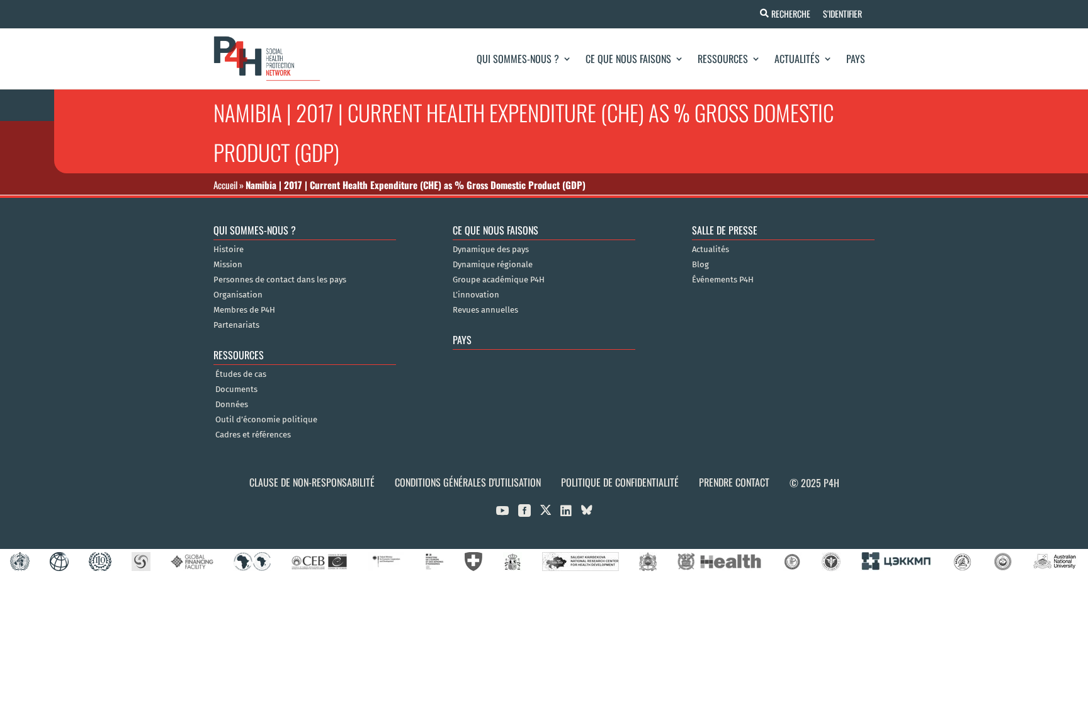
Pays (855, 58)
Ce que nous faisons (628, 58)
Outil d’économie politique (266, 419)
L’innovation (476, 295)
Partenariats (236, 325)
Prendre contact (734, 482)
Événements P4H (723, 279)
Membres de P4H (244, 310)
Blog (700, 264)
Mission (227, 264)
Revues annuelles (485, 310)
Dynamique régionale (493, 264)
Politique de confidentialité (620, 482)
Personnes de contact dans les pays (279, 279)
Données (231, 404)
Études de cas (240, 374)
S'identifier (842, 13)
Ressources (723, 58)
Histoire (228, 249)
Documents (236, 389)
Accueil (225, 185)
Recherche (790, 13)
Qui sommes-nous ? (518, 58)
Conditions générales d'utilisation (468, 482)
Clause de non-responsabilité (312, 482)
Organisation (238, 295)
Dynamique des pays (491, 249)
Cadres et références (253, 434)
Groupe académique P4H (499, 279)
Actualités (797, 58)
